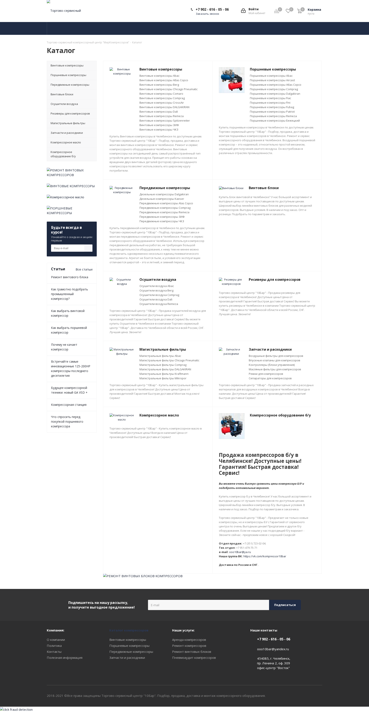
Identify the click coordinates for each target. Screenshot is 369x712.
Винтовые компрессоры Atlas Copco (163, 80)
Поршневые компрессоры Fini (270, 102)
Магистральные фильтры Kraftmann (164, 374)
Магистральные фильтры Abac (160, 356)
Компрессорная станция (68, 405)
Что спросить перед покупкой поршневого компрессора (67, 421)
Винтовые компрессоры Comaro (161, 94)
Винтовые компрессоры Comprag (162, 98)
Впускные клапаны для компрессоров (274, 360)
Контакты (54, 651)
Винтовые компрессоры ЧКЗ (158, 129)
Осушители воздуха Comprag (159, 295)
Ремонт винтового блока (69, 277)
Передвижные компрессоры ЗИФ (162, 217)
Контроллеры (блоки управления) (272, 365)
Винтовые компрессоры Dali (158, 111)
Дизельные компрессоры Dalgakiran (164, 194)
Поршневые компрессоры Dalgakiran (275, 94)
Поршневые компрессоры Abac (271, 76)
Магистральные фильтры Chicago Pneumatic (169, 360)
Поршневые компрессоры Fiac (270, 98)
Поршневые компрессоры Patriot (272, 111)
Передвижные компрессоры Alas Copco (166, 203)
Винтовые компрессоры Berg (159, 85)
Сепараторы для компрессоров (270, 378)
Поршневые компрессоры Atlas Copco (275, 85)
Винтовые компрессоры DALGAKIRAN (164, 107)
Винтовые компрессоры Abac (159, 76)
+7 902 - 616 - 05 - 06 (212, 9)
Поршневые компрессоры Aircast (272, 80)
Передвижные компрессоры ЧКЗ (161, 221)
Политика (54, 645)
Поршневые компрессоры (129, 645)
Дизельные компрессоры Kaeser (161, 199)
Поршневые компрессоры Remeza (273, 116)
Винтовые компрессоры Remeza (161, 116)
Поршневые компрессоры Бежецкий (275, 120)
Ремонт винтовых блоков (191, 651)
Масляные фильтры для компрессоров (275, 369)
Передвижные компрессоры (131, 651)
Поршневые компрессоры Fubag (272, 107)
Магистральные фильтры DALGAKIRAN (165, 369)
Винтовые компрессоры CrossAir (161, 102)
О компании (56, 639)
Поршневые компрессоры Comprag (274, 89)
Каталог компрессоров (128, 630)
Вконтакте (308, 695)
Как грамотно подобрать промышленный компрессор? (69, 294)
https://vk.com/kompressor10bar (264, 556)
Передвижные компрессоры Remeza (164, 212)
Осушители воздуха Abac (156, 286)
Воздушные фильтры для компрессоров (276, 356)
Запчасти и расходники (127, 657)
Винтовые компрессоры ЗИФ (159, 125)
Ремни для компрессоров (266, 374)
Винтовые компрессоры (127, 639)
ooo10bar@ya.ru (240, 552)
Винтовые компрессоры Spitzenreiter (164, 120)
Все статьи (84, 269)
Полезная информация (64, 657)
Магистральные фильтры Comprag (162, 365)
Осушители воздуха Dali (155, 299)
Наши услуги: (183, 630)
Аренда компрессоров (189, 639)
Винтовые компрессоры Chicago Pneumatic (168, 89)
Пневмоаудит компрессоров (194, 657)
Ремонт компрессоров (189, 645)
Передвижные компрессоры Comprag (164, 208)
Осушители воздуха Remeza (158, 304)
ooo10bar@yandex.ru (273, 649)
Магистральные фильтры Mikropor (162, 378)
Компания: (55, 630)
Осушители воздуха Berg (156, 290)
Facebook (319, 695)
